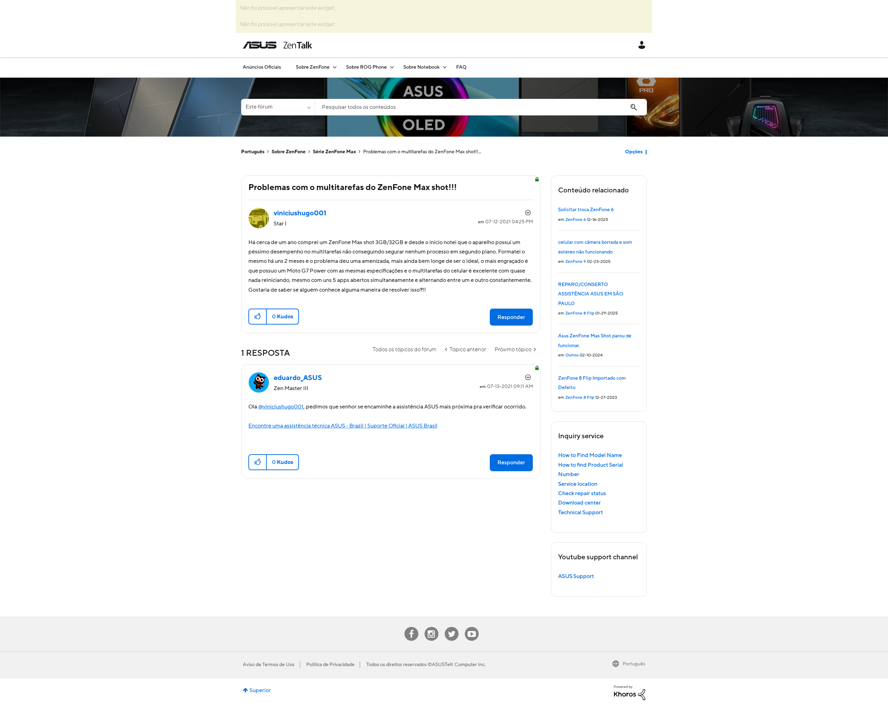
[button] (258, 316)
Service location (577, 484)
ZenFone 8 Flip (579, 313)
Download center (579, 502)
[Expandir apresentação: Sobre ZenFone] (334, 67)
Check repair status (582, 493)
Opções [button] (633, 152)
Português (252, 152)
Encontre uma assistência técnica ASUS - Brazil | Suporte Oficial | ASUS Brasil (342, 425)
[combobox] (481, 107)
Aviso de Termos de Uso (268, 665)
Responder (511, 317)
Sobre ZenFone (289, 152)
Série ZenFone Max (334, 152)
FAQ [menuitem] (461, 67)
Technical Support (580, 512)
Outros (572, 355)
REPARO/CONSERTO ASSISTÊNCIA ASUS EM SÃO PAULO (590, 294)
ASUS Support (576, 576)
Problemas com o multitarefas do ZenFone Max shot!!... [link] (422, 152)
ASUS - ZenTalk (277, 45)
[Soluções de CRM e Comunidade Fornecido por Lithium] (629, 692)
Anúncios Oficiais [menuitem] (262, 67)
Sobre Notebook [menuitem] (421, 67)
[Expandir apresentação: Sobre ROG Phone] (391, 67)
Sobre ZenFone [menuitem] (313, 67)
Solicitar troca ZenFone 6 (586, 210)
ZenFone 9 (575, 261)
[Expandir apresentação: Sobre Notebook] (444, 67)
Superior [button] (260, 690)
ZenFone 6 (575, 219)
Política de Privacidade (330, 665)
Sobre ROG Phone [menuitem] (366, 67)
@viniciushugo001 (281, 406)
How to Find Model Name (590, 455)
